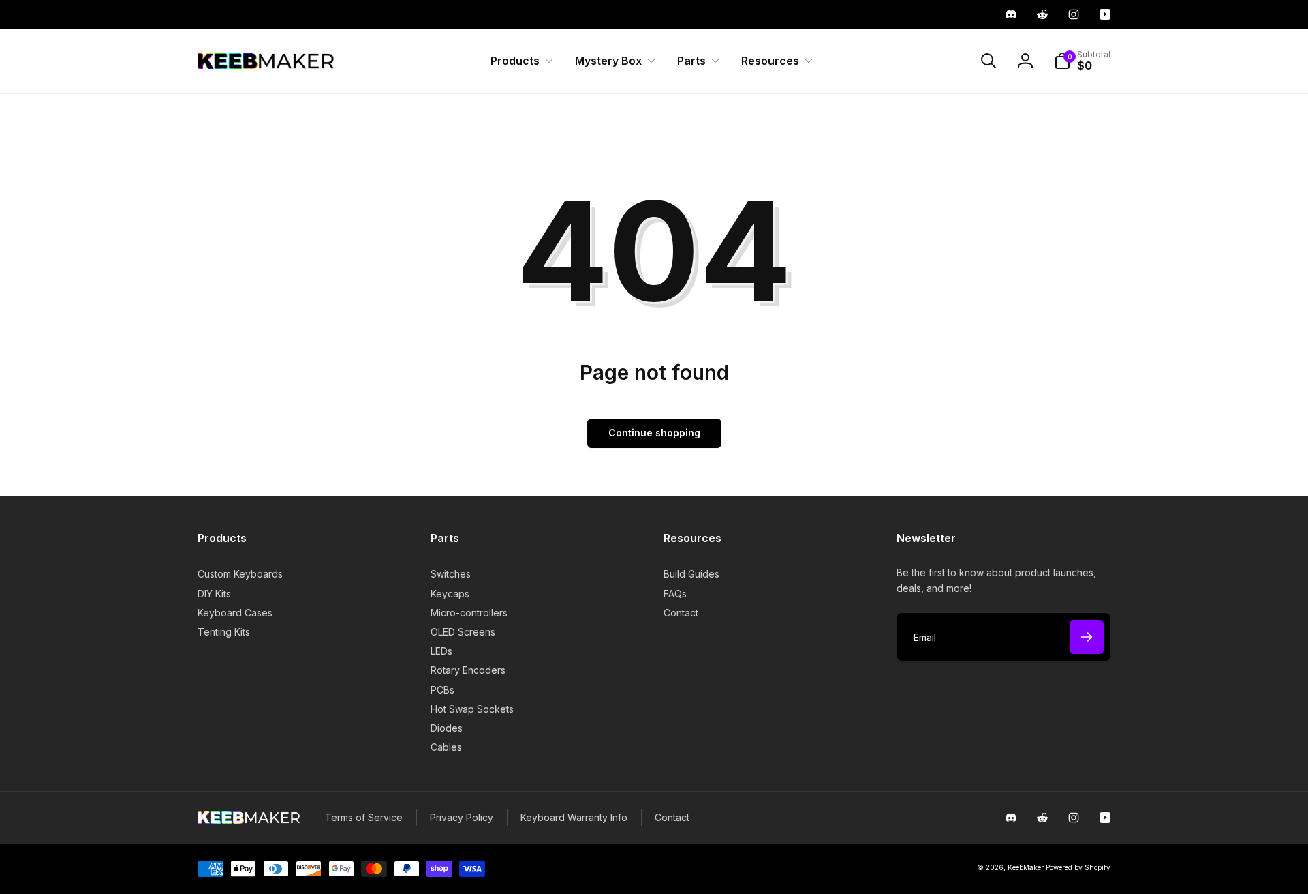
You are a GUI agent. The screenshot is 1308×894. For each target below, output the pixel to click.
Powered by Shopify (1078, 867)
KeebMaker (1026, 867)
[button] (519, 61)
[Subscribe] (1087, 637)
